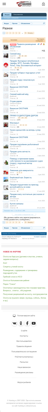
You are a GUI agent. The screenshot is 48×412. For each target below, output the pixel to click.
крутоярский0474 (15, 146)
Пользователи (18, 14)
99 (22, 56)
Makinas (12, 165)
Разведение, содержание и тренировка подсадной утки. (20, 271)
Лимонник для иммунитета (21, 170)
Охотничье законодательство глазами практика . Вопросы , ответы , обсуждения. (24, 289)
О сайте (24, 331)
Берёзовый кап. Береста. (21, 178)
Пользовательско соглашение (24, 352)
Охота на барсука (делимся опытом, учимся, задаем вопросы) (23, 257)
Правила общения (24, 346)
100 (25, 56)
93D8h (12, 82)
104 (26, 117)
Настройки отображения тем (24, 214)
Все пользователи (24, 341)
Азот (5, 263)
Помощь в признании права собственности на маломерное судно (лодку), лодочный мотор (26, 161)
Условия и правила (40, 236)
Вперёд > (31, 33)
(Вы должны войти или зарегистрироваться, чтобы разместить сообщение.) (22, 218)
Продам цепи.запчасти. (20, 152)
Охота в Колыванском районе (16, 280)
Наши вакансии (24, 367)
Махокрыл (14, 123)
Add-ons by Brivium (28, 238)
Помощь (42, 233)
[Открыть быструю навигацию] (44, 23)
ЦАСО (12, 89)
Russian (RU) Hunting (9, 233)
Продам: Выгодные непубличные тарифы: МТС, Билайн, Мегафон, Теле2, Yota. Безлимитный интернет (25, 63)
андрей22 (13, 56)
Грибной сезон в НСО (12, 277)
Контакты (24, 336)
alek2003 (12, 189)
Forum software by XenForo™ (11, 236)
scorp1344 (13, 179)
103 (22, 117)
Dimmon (12, 117)
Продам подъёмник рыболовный (24, 144)
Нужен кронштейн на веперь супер (25, 130)
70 (25, 33)
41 (18, 67)
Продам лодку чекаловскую (22, 80)
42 (21, 67)
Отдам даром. (16, 101)
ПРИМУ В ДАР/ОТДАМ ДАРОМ (24, 116)
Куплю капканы (16, 204)
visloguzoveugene (15, 103)
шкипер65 (13, 153)
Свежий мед (15, 54)
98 (19, 56)
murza (12, 172)
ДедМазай (13, 96)
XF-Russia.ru (12, 238)
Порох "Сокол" (9, 284)
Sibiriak (12, 48)
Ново (11, 132)
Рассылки (24, 362)
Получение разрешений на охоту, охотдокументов (25, 294)
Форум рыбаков (24, 382)
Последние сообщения (11, 18)
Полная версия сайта (26, 316)
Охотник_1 (13, 125)
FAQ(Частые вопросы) (24, 357)
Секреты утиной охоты (13, 267)
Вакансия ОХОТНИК (19, 87)
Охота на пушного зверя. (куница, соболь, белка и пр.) (24, 299)
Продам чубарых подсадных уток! (25, 73)
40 (15, 67)
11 (23, 125)
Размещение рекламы (24, 372)
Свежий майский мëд (19, 94)
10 (20, 125)
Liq (11, 67)
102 (19, 117)
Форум (7, 14)
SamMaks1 (13, 75)
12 (26, 125)
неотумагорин (14, 198)
